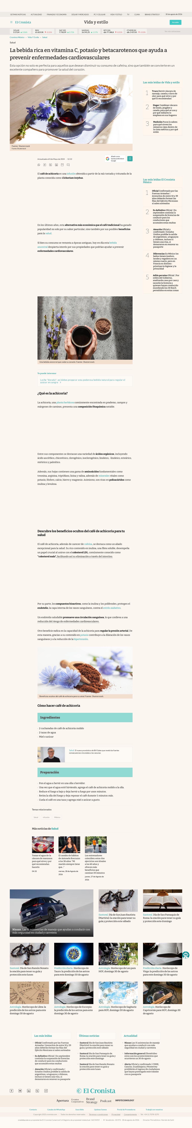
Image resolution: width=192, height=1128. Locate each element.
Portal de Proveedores (126, 1110)
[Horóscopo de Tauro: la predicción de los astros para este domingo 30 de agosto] (73, 954)
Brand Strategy (152, 15)
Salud (44, 37)
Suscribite (79, 1110)
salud (48, 233)
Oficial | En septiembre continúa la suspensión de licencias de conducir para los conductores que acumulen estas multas (166, 216)
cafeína (88, 544)
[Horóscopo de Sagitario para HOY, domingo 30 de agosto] (118, 993)
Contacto (33, 1110)
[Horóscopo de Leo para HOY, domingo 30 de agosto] (118, 954)
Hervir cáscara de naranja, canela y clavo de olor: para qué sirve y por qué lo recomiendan (164, 95)
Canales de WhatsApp (56, 1110)
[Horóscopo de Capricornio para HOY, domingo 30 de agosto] (162, 993)
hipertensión (80, 639)
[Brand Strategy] (92, 1101)
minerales (104, 475)
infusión (71, 173)
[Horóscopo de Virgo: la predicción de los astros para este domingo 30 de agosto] (162, 954)
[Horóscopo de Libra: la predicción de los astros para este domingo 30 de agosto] (29, 993)
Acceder (175, 22)
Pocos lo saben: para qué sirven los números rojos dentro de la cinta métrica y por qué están (165, 127)
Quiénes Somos (100, 1110)
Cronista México (17, 37)
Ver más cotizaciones (172, 31)
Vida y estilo (116, 15)
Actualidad (36, 15)
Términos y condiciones (98, 1114)
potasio (84, 635)
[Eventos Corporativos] (77, 1101)
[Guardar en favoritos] (130, 158)
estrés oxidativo (112, 608)
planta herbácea (65, 402)
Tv (128, 15)
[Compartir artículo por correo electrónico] (62, 165)
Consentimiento (130, 1114)
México (57, 817)
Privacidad (116, 1114)
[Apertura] (62, 1101)
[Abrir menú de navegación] (11, 22)
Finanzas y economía (56, 15)
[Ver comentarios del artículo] (68, 165)
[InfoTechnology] (125, 1101)
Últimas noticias (18, 15)
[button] (185, 955)
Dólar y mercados (80, 15)
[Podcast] (106, 1101)
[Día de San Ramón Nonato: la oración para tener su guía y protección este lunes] (29, 954)
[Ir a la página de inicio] (23, 22)
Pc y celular (99, 15)
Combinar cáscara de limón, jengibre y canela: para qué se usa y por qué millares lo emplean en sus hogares (165, 110)
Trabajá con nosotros (154, 1110)
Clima (137, 15)
